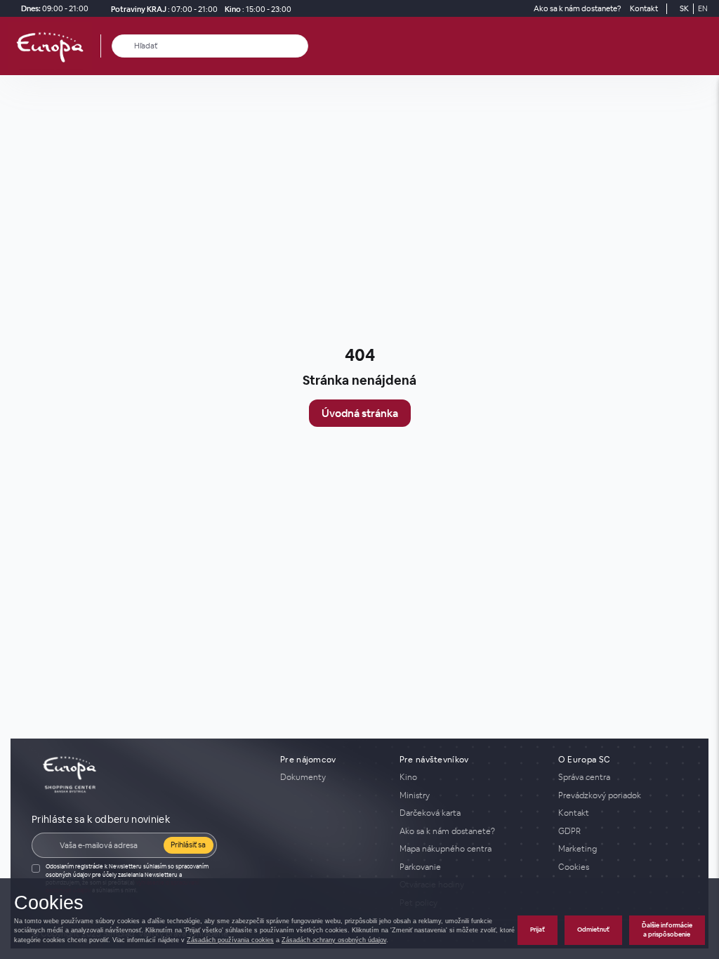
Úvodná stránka (360, 413)
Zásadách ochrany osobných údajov (334, 940)
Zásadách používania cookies (230, 940)
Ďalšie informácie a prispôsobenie (667, 930)
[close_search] (300, 46)
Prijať (537, 929)
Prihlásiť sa (188, 844)
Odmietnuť (593, 929)
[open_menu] (703, 46)
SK (684, 8)
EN (703, 8)
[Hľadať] (123, 46)
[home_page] (54, 46)
